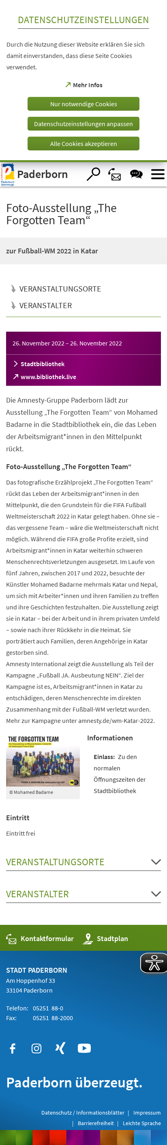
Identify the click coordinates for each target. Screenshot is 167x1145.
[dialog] (83, 81)
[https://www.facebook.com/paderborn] (12, 1048)
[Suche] (93, 174)
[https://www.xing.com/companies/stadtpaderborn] (60, 1048)
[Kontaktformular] (115, 174)
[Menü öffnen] (158, 174)
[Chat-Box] (136, 174)
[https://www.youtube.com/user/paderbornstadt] (84, 1048)
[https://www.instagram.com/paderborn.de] (36, 1048)
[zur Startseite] (40, 174)
